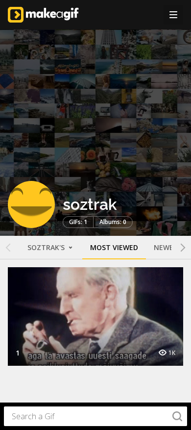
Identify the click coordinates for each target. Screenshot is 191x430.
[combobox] (95, 416)
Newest (168, 247)
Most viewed (114, 247)
